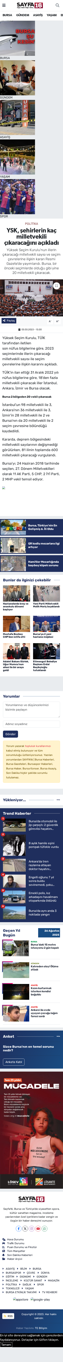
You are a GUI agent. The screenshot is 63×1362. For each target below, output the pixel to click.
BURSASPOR (13, 1272)
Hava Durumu (15, 1239)
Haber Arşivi (14, 1259)
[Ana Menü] (4, 5)
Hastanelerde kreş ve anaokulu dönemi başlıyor (15, 606)
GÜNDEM (22, 15)
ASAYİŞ (38, 15)
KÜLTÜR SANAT (33, 1280)
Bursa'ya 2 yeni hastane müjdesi (43, 636)
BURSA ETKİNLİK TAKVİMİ (21, 1292)
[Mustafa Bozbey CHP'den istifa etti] (16, 623)
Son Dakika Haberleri (20, 1255)
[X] (25, 1229)
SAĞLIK (27, 1284)
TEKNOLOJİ (12, 1288)
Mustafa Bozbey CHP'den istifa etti (14, 636)
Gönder (10, 734)
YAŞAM (52, 15)
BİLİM (23, 1268)
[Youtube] (38, 1229)
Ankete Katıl (13, 1062)
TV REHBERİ (49, 1292)
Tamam (6, 1344)
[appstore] (21, 1300)
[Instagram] (31, 1229)
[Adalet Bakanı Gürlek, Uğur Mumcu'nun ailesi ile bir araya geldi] (16, 651)
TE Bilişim (41, 1328)
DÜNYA (45, 1272)
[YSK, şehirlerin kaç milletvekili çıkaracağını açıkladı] (31, 297)
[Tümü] (58, 800)
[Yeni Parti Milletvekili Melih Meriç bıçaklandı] (46, 593)
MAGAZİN (53, 1280)
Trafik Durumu (15, 1243)
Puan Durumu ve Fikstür (22, 1247)
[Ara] (57, 5)
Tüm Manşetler (16, 1251)
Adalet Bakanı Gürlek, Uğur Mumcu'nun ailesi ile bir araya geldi (16, 666)
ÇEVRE (31, 1272)
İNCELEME (12, 1280)
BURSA (7, 15)
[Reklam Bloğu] (31, 1130)
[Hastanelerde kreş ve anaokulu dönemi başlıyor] (16, 593)
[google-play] (40, 1300)
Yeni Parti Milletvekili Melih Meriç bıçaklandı (46, 605)
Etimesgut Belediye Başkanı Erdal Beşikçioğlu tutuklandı (45, 666)
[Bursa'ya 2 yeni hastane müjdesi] (46, 623)
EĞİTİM (10, 1276)
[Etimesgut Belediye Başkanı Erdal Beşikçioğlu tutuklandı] (46, 651)
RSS (10, 1316)
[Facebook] (19, 1229)
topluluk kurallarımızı (38, 746)
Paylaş (11, 320)
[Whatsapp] (44, 1229)
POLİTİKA (31, 223)
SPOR (40, 1284)
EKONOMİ (25, 1276)
